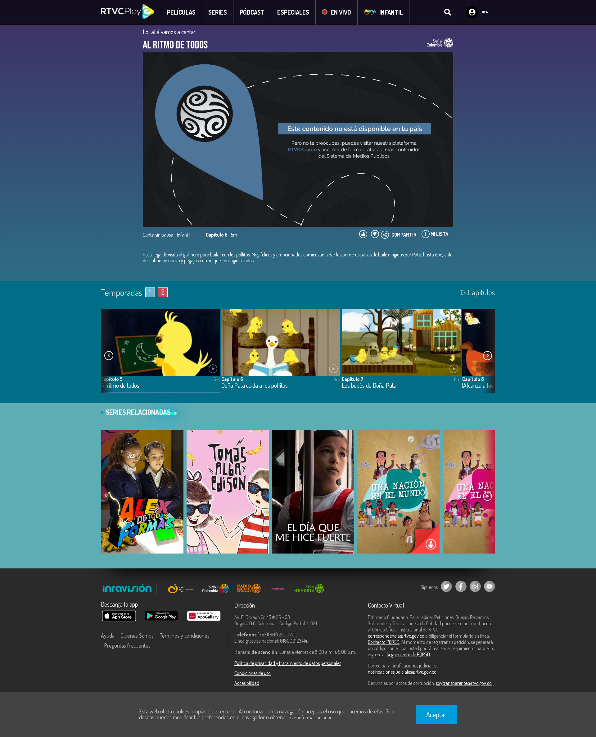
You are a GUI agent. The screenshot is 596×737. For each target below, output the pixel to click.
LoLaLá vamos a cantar (169, 32)
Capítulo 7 (352, 379)
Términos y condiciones (185, 635)
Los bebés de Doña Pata (369, 385)
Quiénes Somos (137, 635)
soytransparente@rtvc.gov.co (464, 683)
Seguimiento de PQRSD (408, 654)
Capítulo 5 (112, 379)
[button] (487, 355)
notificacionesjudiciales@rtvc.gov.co (402, 672)
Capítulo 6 (232, 379)
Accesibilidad (246, 683)
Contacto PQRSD (384, 642)
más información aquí (310, 717)
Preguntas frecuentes (127, 645)
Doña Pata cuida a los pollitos (254, 385)
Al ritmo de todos (120, 385)
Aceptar (436, 714)
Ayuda (108, 635)
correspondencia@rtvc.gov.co (396, 636)
